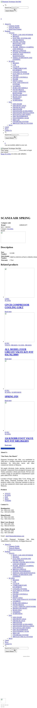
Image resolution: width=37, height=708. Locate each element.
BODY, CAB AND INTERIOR (23, 555)
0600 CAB (16, 633)
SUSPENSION (16, 392)
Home (3, 154)
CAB (14, 582)
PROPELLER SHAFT (20, 608)
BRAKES (14, 345)
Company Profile (14, 546)
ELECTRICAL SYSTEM (21, 590)
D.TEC (7, 343)
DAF (6, 497)
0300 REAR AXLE (19, 621)
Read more (8, 311)
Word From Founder (15, 550)
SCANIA (8, 154)
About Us (8, 544)
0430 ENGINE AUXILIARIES (23, 624)
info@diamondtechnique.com (15, 536)
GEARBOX (17, 601)
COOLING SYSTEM (20, 589)
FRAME (15, 596)
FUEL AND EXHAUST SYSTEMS (24, 599)
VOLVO (7, 345)
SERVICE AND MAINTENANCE (24, 573)
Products (7, 551)
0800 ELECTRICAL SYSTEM (23, 637)
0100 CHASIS (17, 617)
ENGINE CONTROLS (20, 594)
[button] (6, 5)
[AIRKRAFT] (13, 242)
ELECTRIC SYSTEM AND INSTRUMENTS (22, 559)
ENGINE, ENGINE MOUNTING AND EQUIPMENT (24, 563)
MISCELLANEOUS (19, 569)
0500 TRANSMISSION (20, 629)
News (6, 642)
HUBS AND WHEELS (20, 603)
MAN (6, 499)
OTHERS (8, 500)
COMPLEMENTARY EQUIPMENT (20, 586)
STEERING (16, 612)
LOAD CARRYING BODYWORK (24, 606)
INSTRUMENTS (18, 605)
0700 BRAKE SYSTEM (20, 635)
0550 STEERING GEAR (21, 631)
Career (7, 640)
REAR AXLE (17, 610)
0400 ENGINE (17, 622)
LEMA (7, 299)
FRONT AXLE (18, 598)
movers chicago (26, 656)
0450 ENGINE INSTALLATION (23, 626)
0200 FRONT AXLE (19, 619)
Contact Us (8, 644)
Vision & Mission (14, 548)
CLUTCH (16, 583)
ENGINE (16, 592)
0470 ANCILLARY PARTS (21, 628)
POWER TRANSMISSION (21, 571)
